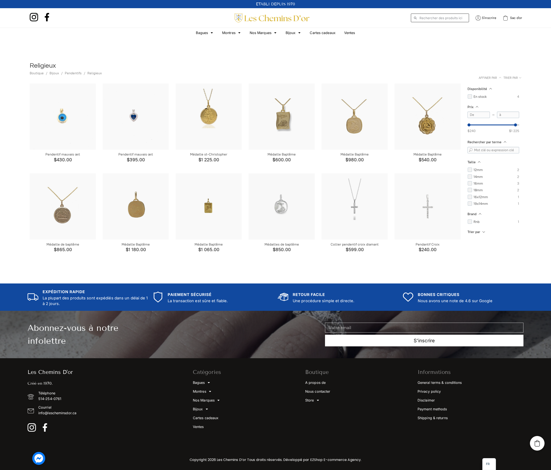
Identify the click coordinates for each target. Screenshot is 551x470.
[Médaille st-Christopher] (209, 117)
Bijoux (291, 33)
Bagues (202, 33)
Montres (228, 33)
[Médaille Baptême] (282, 117)
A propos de (315, 382)
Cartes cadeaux (322, 33)
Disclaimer (426, 400)
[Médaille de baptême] (63, 206)
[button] (537, 443)
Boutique (37, 73)
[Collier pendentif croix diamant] (355, 206)
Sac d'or (516, 18)
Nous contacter (317, 391)
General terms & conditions (440, 382)
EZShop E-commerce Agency (335, 459)
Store (309, 400)
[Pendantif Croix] (428, 206)
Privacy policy (429, 391)
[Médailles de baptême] (282, 206)
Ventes (349, 33)
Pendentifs (73, 73)
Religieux (94, 73)
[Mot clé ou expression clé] (470, 150)
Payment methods (432, 409)
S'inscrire (489, 18)
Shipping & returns (433, 418)
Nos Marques (260, 33)
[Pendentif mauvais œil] (63, 117)
